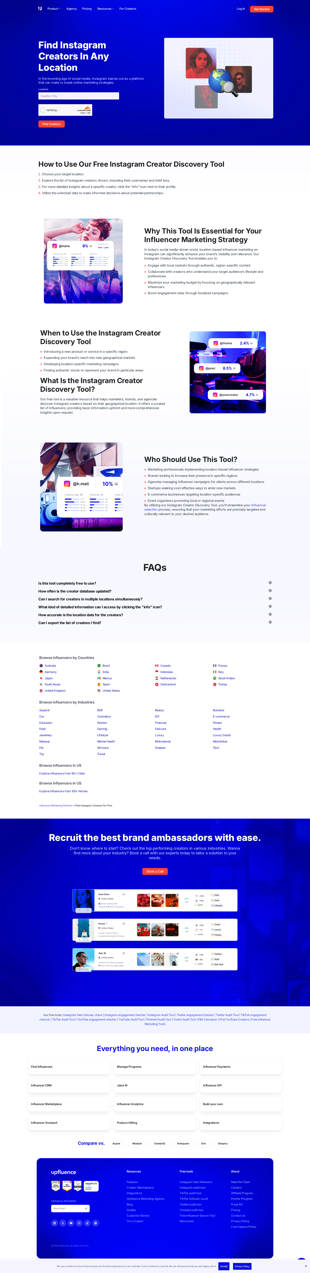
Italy (221, 672)
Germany (51, 672)
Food (42, 729)
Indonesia (166, 672)
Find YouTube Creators (234, 1019)
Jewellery (45, 735)
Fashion (102, 723)
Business (218, 710)
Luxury (159, 735)
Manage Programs (129, 1066)
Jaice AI (122, 1085)
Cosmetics (104, 716)
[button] (306, 1266)
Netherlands (168, 678)
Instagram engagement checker (125, 1015)
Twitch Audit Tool (184, 1019)
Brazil (106, 665)
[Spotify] (95, 1223)
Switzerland (168, 684)
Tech (216, 747)
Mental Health (106, 741)
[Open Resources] (113, 8)
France (222, 665)
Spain (106, 684)
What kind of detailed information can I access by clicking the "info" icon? (100, 607)
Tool (217, 164)
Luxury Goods (222, 735)
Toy (41, 754)
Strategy (233, 239)
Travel (101, 754)
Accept (224, 1266)
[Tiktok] (87, 1223)
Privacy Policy (242, 1266)
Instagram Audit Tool (161, 1015)
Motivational (163, 741)
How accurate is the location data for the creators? (80, 615)
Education (45, 723)
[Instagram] (79, 1223)
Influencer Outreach (44, 1122)
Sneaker (160, 747)
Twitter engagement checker (195, 1015)
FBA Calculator (207, 1019)
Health (217, 729)
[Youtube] (71, 1223)
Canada (165, 665)
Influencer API (212, 1085)
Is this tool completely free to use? (67, 583)
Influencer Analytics (130, 1104)
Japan (49, 678)
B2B (99, 710)
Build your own (213, 1104)
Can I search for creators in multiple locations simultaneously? (90, 599)
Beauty (159, 710)
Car (41, 716)
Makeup (44, 741)
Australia (50, 665)
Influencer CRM (41, 1085)
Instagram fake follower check (82, 1015)
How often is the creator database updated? (74, 591)
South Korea (52, 684)
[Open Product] (60, 8)
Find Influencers (41, 1066)
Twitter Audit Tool (227, 1015)
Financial (160, 723)
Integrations (211, 1122)
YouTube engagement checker (96, 1019)
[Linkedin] (54, 1223)
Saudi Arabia (226, 678)
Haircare (160, 729)
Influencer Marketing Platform (55, 805)
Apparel (44, 710)
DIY (157, 716)
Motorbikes (220, 741)
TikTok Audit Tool (63, 1019)
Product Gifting (127, 1122)
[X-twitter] (62, 1223)
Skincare (103, 747)
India (106, 672)
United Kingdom (55, 690)
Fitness (217, 723)
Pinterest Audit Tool (158, 1019)
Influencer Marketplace (46, 1104)
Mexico (107, 678)
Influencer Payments (216, 1066)
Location (43, 89)
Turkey (222, 684)
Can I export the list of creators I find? (69, 623)
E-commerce (221, 716)
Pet (41, 747)
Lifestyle (102, 735)
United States (111, 690)
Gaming (102, 729)
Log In (241, 8)
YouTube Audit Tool (131, 1019)
